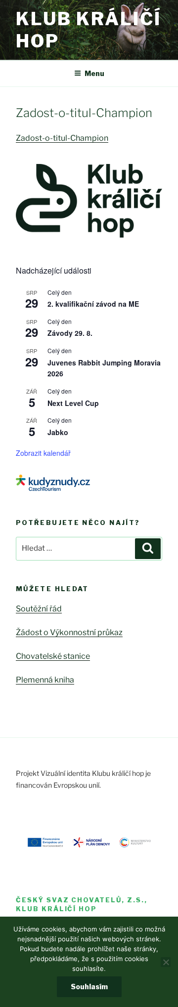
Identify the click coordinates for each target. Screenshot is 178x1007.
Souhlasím (89, 986)
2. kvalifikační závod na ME (93, 304)
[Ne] (166, 962)
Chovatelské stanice (53, 656)
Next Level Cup (73, 403)
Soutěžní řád (39, 608)
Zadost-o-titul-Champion (62, 138)
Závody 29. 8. (69, 333)
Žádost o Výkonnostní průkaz (69, 632)
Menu (94, 73)
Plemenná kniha (45, 680)
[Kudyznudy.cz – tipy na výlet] (53, 488)
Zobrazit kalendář (43, 453)
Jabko (57, 432)
